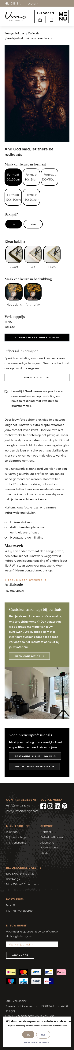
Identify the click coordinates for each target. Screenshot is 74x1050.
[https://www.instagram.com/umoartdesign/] (50, 806)
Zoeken (33, 4)
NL (7, 3)
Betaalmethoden (51, 837)
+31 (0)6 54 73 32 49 (18, 805)
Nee (33, 224)
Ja (13, 224)
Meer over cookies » (36, 1042)
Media (44, 852)
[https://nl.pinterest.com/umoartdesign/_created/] (64, 806)
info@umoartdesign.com (22, 811)
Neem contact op (37, 377)
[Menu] (62, 16)
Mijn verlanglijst (16, 842)
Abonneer (20, 955)
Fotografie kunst (15, 33)
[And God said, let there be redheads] (37, 93)
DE (13, 3)
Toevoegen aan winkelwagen (37, 337)
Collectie (33, 33)
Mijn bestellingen (17, 837)
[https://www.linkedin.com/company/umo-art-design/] (57, 806)
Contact (45, 832)
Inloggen (45, 13)
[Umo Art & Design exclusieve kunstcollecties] (15, 16)
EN (19, 3)
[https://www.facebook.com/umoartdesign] (43, 806)
